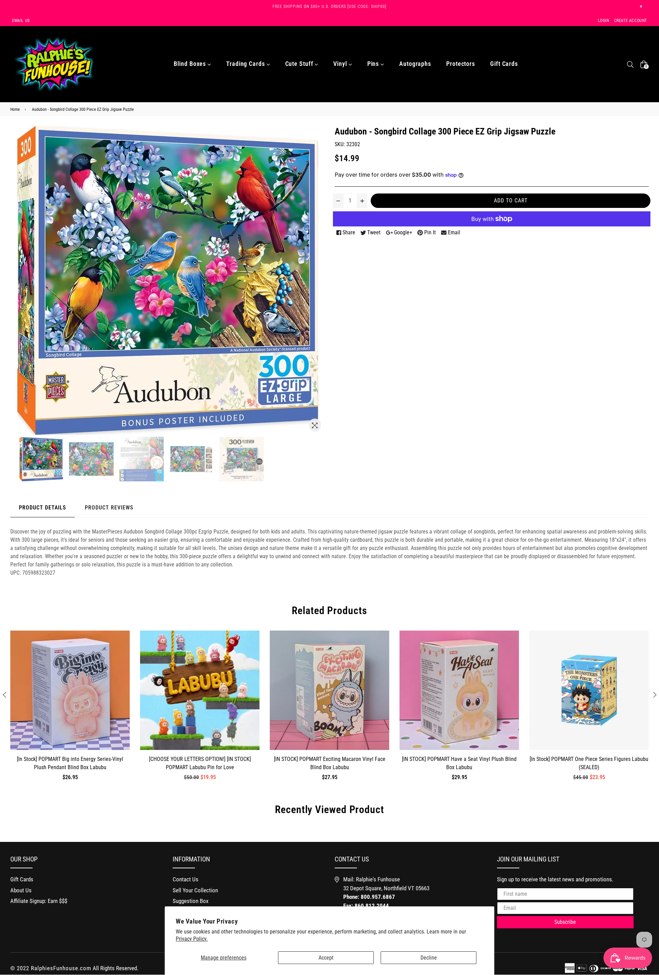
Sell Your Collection (195, 890)
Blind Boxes (191, 63)
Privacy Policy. (192, 939)
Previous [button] (4, 694)
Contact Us (185, 879)
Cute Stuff (300, 63)
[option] (43, 459)
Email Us (21, 20)
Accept (326, 957)
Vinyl (340, 63)
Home (15, 109)
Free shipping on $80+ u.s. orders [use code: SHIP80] (329, 6)
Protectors (460, 63)
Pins (374, 63)
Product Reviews (109, 507)
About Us (21, 890)
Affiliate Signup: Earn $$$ (38, 900)
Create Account (630, 20)
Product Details (42, 507)
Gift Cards (504, 63)
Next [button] (654, 694)
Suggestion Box (190, 900)
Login (603, 20)
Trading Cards (246, 63)
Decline (428, 957)
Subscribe (565, 922)
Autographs (415, 63)
